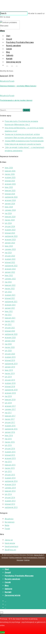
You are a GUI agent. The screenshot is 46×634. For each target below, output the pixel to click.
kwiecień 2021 (10, 318)
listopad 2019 (10, 360)
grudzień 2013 (10, 501)
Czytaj (2, 632)
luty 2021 (8, 324)
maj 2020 (8, 344)
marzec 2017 (10, 419)
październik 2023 (11, 236)
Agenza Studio (38, 555)
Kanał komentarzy (11, 546)
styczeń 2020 (10, 354)
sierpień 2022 (10, 272)
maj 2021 (8, 315)
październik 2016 (11, 429)
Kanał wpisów (10, 543)
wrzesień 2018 (10, 393)
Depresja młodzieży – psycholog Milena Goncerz (18, 86)
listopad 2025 (10, 181)
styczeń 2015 (10, 475)
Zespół (9, 39)
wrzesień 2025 (10, 184)
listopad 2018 (10, 386)
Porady (11, 81)
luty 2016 (8, 445)
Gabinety (9, 55)
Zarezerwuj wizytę (13, 62)
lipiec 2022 (9, 275)
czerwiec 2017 (10, 409)
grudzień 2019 (10, 357)
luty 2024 (8, 223)
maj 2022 (8, 282)
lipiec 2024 (9, 207)
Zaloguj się (9, 540)
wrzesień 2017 (10, 406)
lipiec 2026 (9, 168)
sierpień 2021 (10, 308)
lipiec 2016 (9, 435)
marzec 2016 (10, 442)
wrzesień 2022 (10, 269)
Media (7, 525)
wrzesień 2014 (10, 484)
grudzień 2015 (10, 452)
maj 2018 (8, 396)
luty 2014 (8, 494)
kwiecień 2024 (10, 217)
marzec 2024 (10, 220)
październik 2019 (11, 364)
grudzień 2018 (10, 383)
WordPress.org (10, 550)
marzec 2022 (10, 288)
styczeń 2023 (10, 256)
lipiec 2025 (9, 187)
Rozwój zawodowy (13, 45)
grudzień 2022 (10, 259)
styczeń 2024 (10, 226)
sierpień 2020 (10, 341)
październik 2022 (11, 266)
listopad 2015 (10, 455)
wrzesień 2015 (10, 458)
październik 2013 (11, 507)
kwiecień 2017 (10, 416)
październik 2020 (11, 334)
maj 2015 (8, 462)
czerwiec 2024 (10, 210)
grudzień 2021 (10, 295)
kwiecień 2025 (10, 190)
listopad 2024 (10, 194)
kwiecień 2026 (10, 171)
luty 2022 (8, 292)
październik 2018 (11, 390)
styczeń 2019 (10, 380)
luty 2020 (8, 350)
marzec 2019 (10, 373)
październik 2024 (11, 197)
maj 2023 (8, 253)
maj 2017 (8, 413)
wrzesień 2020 (10, 337)
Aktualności (4, 81)
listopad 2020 (10, 331)
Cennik (9, 49)
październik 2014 (11, 481)
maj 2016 (8, 439)
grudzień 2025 (10, 177)
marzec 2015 (10, 468)
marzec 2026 (10, 174)
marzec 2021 (10, 321)
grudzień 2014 (10, 478)
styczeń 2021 (10, 328)
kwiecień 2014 (10, 491)
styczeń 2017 (10, 422)
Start (8, 36)
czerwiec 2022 (10, 279)
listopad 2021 (10, 298)
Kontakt (9, 58)
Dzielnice (26, 560)
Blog (8, 52)
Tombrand (4, 557)
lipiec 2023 (9, 246)
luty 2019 (8, 377)
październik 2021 (11, 301)
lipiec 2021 (9, 311)
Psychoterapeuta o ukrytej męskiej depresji (16, 100)
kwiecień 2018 (10, 399)
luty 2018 (8, 403)
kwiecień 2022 (10, 285)
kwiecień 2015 (10, 465)
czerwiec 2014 (10, 488)
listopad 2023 (10, 233)
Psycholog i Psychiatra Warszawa (20, 42)
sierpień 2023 (10, 243)
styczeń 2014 (10, 497)
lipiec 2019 (9, 370)
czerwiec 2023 (10, 249)
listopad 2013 (10, 504)
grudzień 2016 (10, 426)
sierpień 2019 (10, 367)
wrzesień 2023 (10, 239)
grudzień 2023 (10, 230)
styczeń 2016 (10, 448)
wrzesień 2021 (10, 305)
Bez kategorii (9, 522)
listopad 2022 (10, 262)
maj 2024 (8, 213)
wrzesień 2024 (10, 200)
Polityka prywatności (15, 557)
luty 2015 (8, 471)
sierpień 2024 (10, 204)
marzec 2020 (10, 347)
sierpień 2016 (10, 432)
